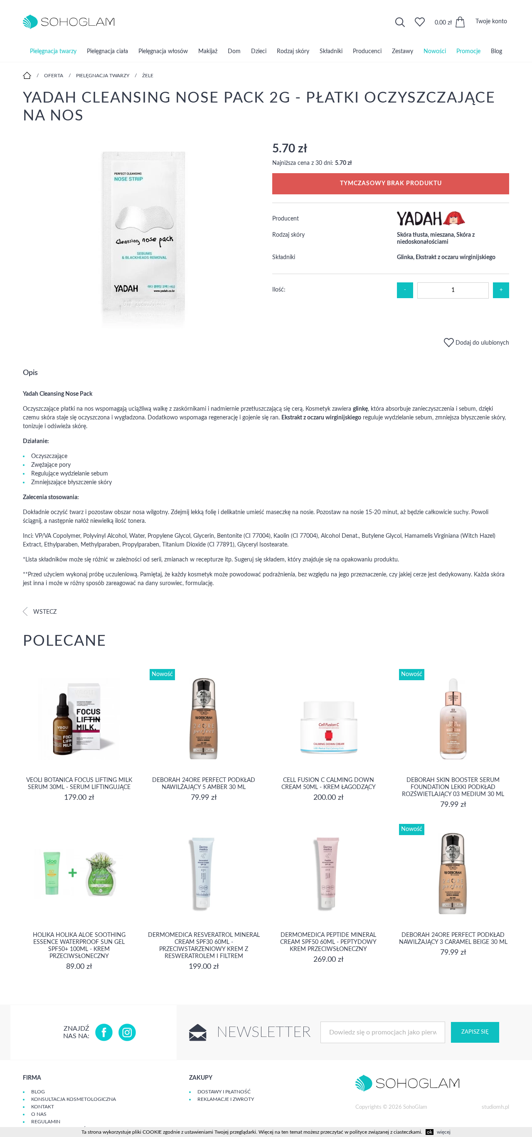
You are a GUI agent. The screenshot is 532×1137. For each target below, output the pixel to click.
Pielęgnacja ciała (107, 51)
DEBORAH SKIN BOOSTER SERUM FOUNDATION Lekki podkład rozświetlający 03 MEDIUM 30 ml (453, 787)
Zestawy (402, 51)
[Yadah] (431, 224)
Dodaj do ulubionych (481, 343)
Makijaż (207, 51)
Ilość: (279, 290)
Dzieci (258, 51)
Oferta (53, 75)
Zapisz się (475, 1032)
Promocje (468, 51)
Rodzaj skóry (293, 51)
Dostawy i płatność (224, 1091)
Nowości (435, 51)
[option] (141, 236)
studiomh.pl (495, 1107)
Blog (496, 51)
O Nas (39, 1114)
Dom (234, 51)
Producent (285, 219)
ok (429, 1132)
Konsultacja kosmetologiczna (73, 1099)
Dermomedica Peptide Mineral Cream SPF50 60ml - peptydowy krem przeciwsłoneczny (328, 942)
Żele (147, 75)
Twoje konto (491, 22)
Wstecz (44, 612)
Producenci (367, 51)
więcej (444, 1132)
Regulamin (45, 1121)
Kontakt (42, 1106)
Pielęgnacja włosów (163, 51)
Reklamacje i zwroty (225, 1099)
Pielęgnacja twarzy (53, 51)
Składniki (331, 51)
